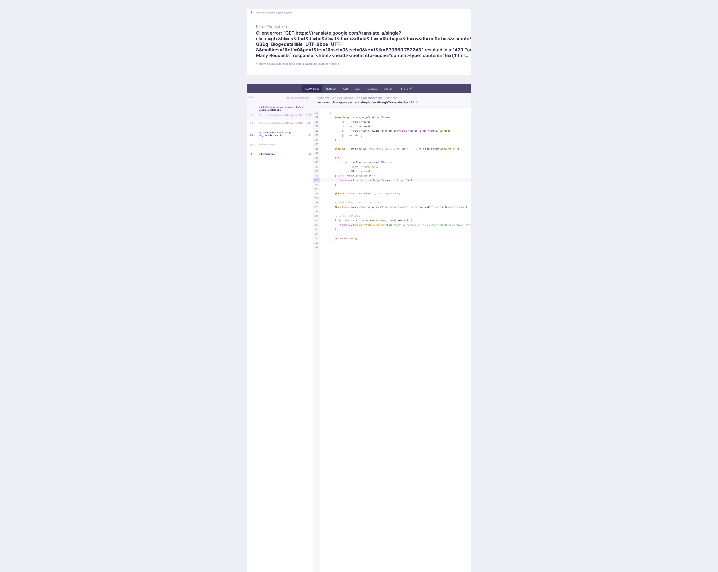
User (357, 88)
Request (331, 88)
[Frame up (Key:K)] (249, 97)
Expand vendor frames (298, 97)
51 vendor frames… (268, 144)
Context (372, 88)
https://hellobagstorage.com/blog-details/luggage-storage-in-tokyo (297, 63)
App (345, 88)
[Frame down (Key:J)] (252, 97)
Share (405, 88)
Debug (387, 88)
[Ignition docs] (253, 12)
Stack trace (312, 88)
